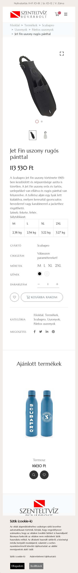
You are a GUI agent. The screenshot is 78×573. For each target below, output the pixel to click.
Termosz (39, 460)
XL (50, 265)
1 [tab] (37, 121)
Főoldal (15, 25)
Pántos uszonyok (43, 29)
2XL (58, 265)
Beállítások (36, 566)
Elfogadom (17, 566)
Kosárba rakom (43, 297)
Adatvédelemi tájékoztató (43, 556)
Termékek (30, 25)
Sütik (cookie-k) (17, 556)
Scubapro (48, 25)
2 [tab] (42, 121)
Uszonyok (21, 29)
